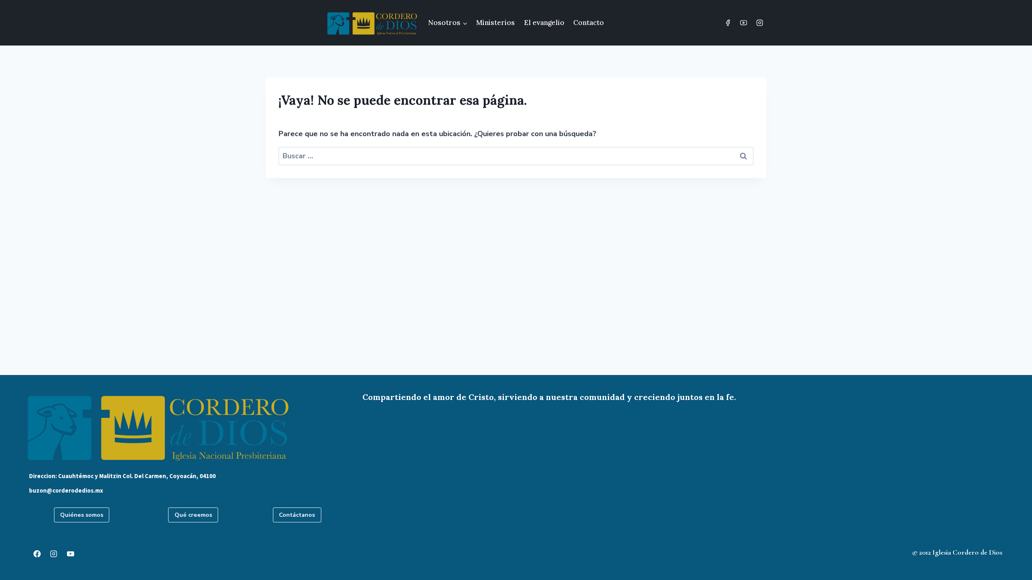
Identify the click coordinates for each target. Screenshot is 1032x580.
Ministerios (495, 22)
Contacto (588, 22)
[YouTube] (744, 23)
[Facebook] (728, 23)
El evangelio (544, 22)
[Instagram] (759, 23)
